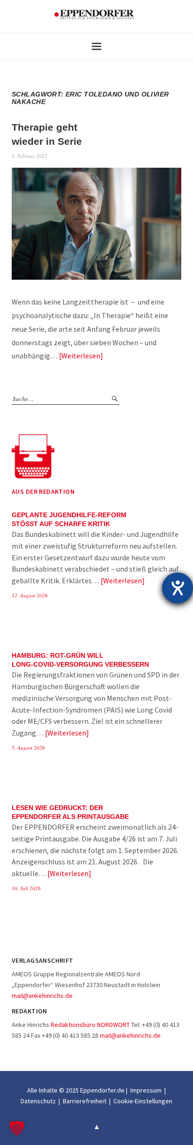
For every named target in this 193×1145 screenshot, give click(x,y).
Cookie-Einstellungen (142, 1101)
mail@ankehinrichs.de (42, 995)
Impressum (146, 1090)
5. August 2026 (28, 747)
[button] (17, 1128)
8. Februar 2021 (29, 155)
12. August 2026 (30, 595)
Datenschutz (38, 1101)
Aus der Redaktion (43, 491)
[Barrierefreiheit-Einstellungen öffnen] (177, 587)
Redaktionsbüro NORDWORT (90, 1024)
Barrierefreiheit (84, 1101)
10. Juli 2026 (26, 888)
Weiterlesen (80, 355)
